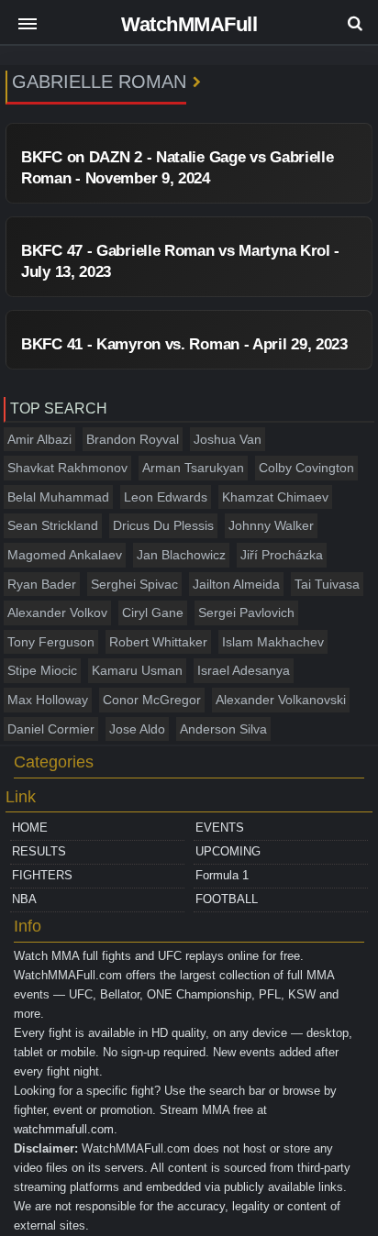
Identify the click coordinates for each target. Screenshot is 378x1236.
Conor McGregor (152, 699)
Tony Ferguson (50, 642)
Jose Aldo (137, 729)
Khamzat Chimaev (275, 497)
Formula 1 (222, 875)
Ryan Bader (41, 584)
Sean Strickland (52, 525)
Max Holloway (47, 699)
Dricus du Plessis (163, 525)
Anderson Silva (223, 729)
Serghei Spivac (134, 584)
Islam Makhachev (273, 642)
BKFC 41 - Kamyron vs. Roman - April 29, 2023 (184, 344)
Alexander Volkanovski (281, 699)
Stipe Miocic (42, 670)
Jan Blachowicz (181, 554)
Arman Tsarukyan (193, 467)
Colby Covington (306, 467)
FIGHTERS (42, 875)
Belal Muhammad (58, 497)
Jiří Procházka (281, 554)
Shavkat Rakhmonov (67, 467)
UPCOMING (228, 851)
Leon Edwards (165, 497)
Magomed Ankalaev (64, 554)
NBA (24, 899)
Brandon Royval (132, 439)
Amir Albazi (39, 439)
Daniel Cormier (50, 729)
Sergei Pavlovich (246, 612)
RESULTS (39, 851)
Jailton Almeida (236, 584)
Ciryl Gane (152, 612)
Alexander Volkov (57, 612)
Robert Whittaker (158, 642)
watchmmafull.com (64, 1129)
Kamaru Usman (137, 670)
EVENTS (219, 827)
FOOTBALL (226, 899)
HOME (30, 827)
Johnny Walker (271, 525)
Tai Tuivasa (327, 584)
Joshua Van (227, 439)
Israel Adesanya (243, 670)
